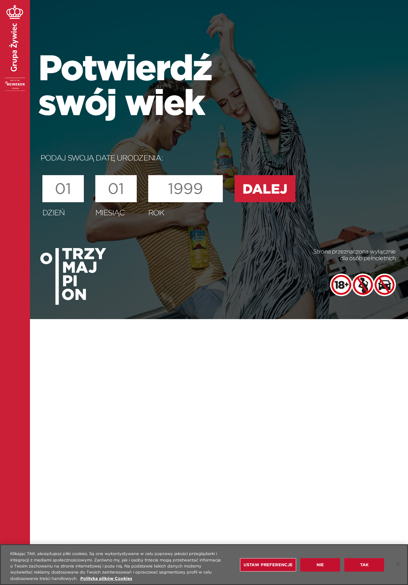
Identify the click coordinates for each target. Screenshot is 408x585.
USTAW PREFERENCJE (268, 564)
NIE (320, 564)
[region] (204, 564)
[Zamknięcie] (398, 564)
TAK (364, 564)
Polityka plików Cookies (106, 578)
